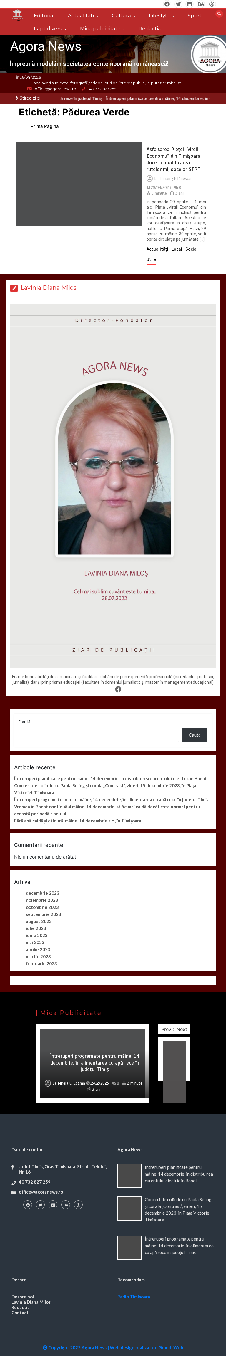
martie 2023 (38, 956)
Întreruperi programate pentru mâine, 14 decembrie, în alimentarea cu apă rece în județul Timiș (111, 799)
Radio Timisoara (133, 1296)
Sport (195, 16)
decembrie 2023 (42, 893)
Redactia (20, 1307)
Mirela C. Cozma (71, 1083)
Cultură (121, 16)
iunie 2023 (37, 935)
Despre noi (22, 1296)
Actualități (81, 16)
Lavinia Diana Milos (31, 1302)
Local (178, 249)
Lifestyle (159, 16)
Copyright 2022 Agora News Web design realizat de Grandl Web (115, 1347)
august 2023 (39, 921)
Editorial (44, 16)
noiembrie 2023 (42, 900)
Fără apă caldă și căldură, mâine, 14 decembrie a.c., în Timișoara (77, 820)
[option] (92, 1063)
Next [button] (182, 1029)
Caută (24, 721)
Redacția (150, 28)
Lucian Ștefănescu (175, 178)
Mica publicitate (100, 28)
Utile (151, 259)
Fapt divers (48, 28)
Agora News (46, 46)
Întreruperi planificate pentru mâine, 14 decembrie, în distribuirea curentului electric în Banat (110, 778)
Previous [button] (170, 1029)
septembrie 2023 (43, 914)
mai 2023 (35, 942)
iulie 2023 (36, 928)
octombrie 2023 (42, 907)
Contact (20, 1312)
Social (191, 249)
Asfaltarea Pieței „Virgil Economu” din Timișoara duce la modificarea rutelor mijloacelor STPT (173, 159)
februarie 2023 (41, 963)
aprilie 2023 (38, 949)
